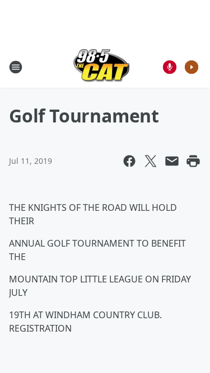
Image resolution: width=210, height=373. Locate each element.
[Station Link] (101, 67)
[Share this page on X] (150, 161)
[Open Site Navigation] (15, 67)
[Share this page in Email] (172, 161)
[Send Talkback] (169, 67)
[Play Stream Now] (191, 67)
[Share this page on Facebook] (129, 161)
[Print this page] (193, 161)
